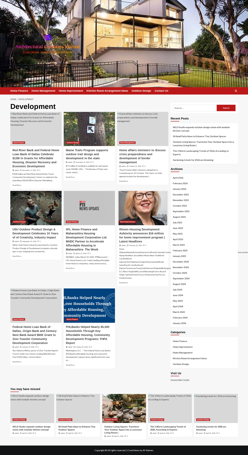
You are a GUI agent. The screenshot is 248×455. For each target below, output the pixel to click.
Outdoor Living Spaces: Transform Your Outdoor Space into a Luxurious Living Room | (203, 144)
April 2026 (178, 177)
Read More (16, 185)
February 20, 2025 (135, 245)
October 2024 (180, 273)
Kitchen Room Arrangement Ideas (107, 90)
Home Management (43, 90)
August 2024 (179, 284)
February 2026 (180, 183)
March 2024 (179, 312)
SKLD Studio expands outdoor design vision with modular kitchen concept (201, 129)
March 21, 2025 (81, 253)
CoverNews (133, 450)
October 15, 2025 (135, 166)
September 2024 (181, 278)
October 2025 (180, 205)
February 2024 (180, 317)
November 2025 (181, 200)
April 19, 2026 (210, 433)
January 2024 (179, 323)
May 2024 (178, 301)
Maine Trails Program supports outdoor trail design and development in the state (87, 154)
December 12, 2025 (29, 170)
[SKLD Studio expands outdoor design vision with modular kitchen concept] (32, 408)
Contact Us (161, 90)
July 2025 (177, 222)
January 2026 (179, 189)
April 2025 (178, 239)
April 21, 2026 (119, 436)
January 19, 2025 (28, 347)
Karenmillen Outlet (180, 380)
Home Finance (19, 90)
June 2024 (178, 295)
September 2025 (181, 211)
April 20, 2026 (164, 433)
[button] (236, 90)
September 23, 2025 (29, 241)
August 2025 (179, 217)
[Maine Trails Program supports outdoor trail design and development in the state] (89, 129)
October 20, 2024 (82, 347)
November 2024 (181, 267)
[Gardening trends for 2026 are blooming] (216, 408)
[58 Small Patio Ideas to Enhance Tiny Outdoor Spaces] (78, 408)
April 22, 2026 (73, 433)
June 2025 (178, 228)
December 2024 (181, 261)
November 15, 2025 (82, 162)
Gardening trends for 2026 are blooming (193, 160)
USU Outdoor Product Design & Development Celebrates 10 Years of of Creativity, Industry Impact (35, 233)
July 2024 (177, 289)
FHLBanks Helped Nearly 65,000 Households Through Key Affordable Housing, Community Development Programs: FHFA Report (88, 335)
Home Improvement (71, 90)
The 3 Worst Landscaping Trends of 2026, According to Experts (201, 153)
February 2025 (180, 250)
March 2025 (179, 245)
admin (17, 170)
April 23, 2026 (27, 433)
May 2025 (178, 233)
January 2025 (179, 256)
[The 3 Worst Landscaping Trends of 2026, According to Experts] (170, 408)
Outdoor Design (141, 90)
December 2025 (181, 194)
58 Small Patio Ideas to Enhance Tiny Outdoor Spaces (199, 136)
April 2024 (178, 306)
